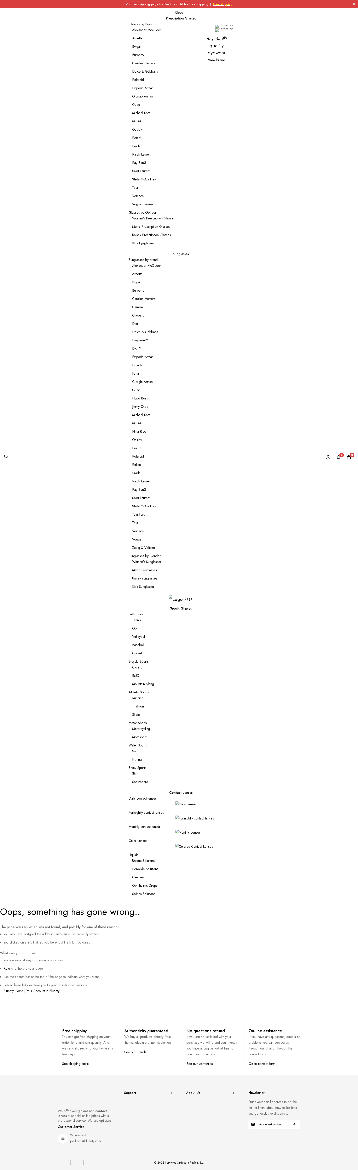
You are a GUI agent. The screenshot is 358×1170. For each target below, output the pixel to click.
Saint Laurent (141, 171)
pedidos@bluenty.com (85, 1141)
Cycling (137, 667)
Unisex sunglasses (144, 578)
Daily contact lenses (143, 798)
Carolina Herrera (144, 63)
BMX (135, 675)
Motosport (139, 737)
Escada (137, 365)
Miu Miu (137, 121)
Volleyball (138, 636)
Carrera (137, 307)
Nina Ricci (139, 431)
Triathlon (138, 706)
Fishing (137, 759)
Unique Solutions (143, 860)
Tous (135, 187)
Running (137, 698)
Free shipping (222, 4)
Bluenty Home (13, 991)
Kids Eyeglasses (143, 243)
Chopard (138, 315)
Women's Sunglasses (147, 561)
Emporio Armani (143, 88)
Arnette (137, 38)
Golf (135, 628)
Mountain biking (143, 684)
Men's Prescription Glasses (151, 226)
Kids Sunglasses (143, 586)
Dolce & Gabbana (145, 71)
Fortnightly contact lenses (146, 812)
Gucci (136, 104)
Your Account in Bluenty (42, 991)
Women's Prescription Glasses (153, 218)
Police (136, 464)
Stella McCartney (144, 179)
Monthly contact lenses (145, 826)
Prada (136, 146)
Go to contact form (262, 1063)
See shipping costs (75, 1063)
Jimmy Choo (140, 406)
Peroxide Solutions (145, 869)
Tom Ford (138, 514)
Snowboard (140, 781)
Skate (136, 714)
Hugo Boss (140, 398)
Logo (189, 598)
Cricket (137, 653)
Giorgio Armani (142, 96)
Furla (135, 373)
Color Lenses (138, 840)
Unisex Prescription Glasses (151, 235)
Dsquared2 (140, 340)
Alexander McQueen (147, 30)
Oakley (137, 129)
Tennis (136, 620)
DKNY (136, 348)
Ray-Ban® (139, 162)
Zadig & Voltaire (143, 547)
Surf (135, 751)
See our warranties (199, 1063)
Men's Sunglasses (144, 570)
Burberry (138, 54)
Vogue (137, 539)
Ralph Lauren (141, 154)
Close (179, 12)
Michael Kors (141, 113)
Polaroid (138, 79)
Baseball (138, 645)
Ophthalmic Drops (144, 885)
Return (8, 968)
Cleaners (138, 877)
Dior (135, 323)
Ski (134, 773)
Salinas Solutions (143, 893)
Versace (138, 196)
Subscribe (294, 1124)
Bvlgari (137, 46)
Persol (136, 137)
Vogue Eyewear (143, 204)
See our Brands (135, 1052)
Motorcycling (141, 728)
